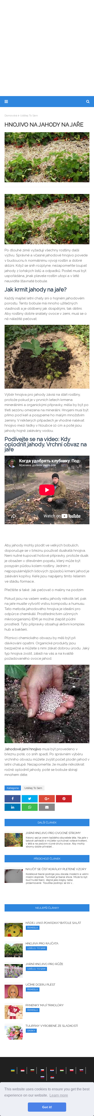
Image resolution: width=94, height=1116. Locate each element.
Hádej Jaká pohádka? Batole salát (53, 923)
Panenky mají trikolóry (45, 1005)
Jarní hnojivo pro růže (44, 964)
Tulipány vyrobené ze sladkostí (52, 1025)
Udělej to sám (29, 115)
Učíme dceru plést (40, 984)
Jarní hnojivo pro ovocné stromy (53, 833)
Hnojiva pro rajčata (42, 943)
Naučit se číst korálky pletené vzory (56, 869)
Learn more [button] (59, 1095)
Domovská (11, 115)
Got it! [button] (47, 1107)
